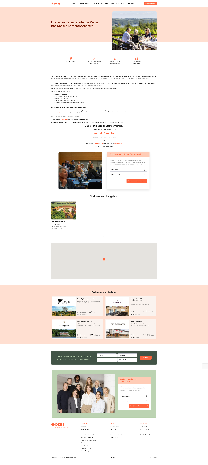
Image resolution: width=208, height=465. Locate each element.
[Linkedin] (112, 457)
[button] (104, 259)
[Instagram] (114, 457)
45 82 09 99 (118, 143)
